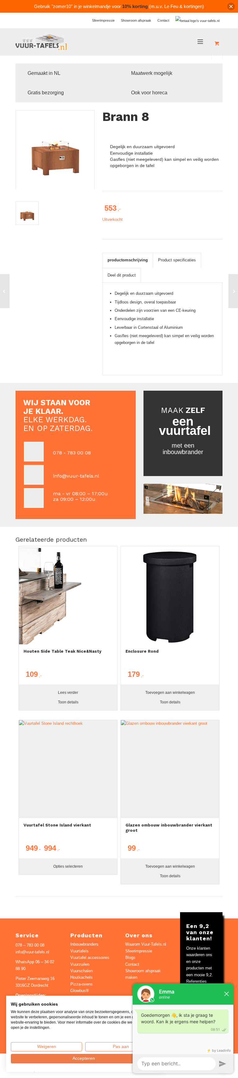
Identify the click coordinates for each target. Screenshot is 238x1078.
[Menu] (200, 41)
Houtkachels (81, 977)
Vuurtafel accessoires (89, 957)
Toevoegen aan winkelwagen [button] (170, 692)
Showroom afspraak (136, 20)
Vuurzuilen (79, 964)
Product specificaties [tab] (177, 260)
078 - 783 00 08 (72, 453)
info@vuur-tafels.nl (76, 476)
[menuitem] (103, 20)
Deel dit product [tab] (122, 275)
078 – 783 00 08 (29, 945)
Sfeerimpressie (103, 20)
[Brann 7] (5, 291)
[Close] (231, 6)
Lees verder (68, 692)
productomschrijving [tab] (128, 260)
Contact (163, 20)
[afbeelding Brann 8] (29, 215)
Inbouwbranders (84, 944)
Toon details (68, 702)
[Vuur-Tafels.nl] (41, 42)
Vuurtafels (79, 951)
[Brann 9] (233, 291)
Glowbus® (79, 990)
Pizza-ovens (81, 984)
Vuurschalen (81, 970)
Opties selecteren (68, 866)
